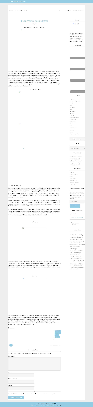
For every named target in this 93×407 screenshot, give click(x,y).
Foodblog (74, 246)
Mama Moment (78, 258)
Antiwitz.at (72, 184)
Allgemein (58, 345)
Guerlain (78, 255)
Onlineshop (72, 265)
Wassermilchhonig (74, 182)
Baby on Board (74, 234)
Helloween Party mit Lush (76, 160)
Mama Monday (81, 260)
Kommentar (11, 356)
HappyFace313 (73, 180)
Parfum (76, 265)
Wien (78, 269)
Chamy (71, 176)
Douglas (72, 241)
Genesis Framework (50, 405)
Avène (71, 234)
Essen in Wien (76, 244)
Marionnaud (75, 262)
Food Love (72, 115)
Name (10, 372)
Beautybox (72, 103)
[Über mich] (77, 27)
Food (71, 246)
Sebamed (77, 267)
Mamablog (72, 258)
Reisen (71, 132)
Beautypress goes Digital (75, 163)
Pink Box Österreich (81, 265)
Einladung (72, 107)
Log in (61, 405)
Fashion (71, 113)
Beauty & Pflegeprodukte (75, 101)
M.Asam (79, 256)
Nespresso (77, 264)
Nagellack (80, 262)
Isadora (82, 255)
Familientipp (73, 111)
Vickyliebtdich (73, 178)
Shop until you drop (74, 134)
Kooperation (73, 121)
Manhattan (71, 262)
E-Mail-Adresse (12, 379)
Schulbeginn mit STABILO (76, 156)
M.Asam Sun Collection (75, 165)
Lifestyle (72, 123)
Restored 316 (53, 403)
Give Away (80, 250)
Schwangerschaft (73, 267)
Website (10, 385)
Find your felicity (74, 174)
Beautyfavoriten (72, 239)
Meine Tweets (73, 214)
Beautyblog (73, 237)
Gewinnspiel (73, 119)
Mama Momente (74, 128)
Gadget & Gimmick (74, 117)
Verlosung (73, 269)
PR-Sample (72, 130)
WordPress (57, 405)
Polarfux (72, 172)
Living (71, 125)
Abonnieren (74, 206)
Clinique (80, 239)
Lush (77, 256)
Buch (71, 105)
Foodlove (78, 246)
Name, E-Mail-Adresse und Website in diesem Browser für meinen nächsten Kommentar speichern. (32, 393)
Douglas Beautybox (78, 241)
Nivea (81, 264)
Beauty (80, 234)
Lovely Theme (41, 405)
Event (71, 109)
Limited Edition (72, 256)
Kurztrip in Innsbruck (75, 158)
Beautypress (77, 239)
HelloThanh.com (46, 10)
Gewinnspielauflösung (73, 250)
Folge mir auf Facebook (77, 217)
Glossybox (73, 252)
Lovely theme (47, 403)
